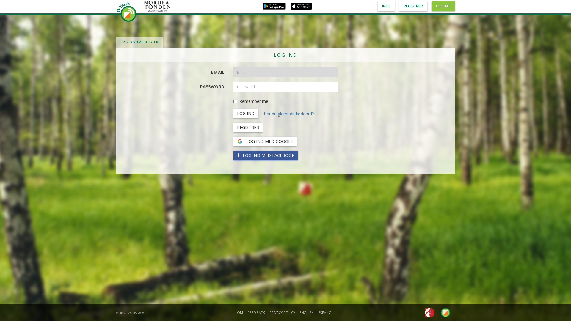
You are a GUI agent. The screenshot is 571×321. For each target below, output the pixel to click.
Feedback (256, 312)
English (306, 312)
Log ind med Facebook (267, 155)
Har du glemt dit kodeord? (289, 114)
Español (325, 312)
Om (240, 312)
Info (386, 6)
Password (212, 86)
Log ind (443, 6)
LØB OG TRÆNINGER (139, 42)
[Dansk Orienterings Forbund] (428, 312)
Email (218, 72)
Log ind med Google (269, 141)
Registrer (248, 127)
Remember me (253, 101)
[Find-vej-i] (443, 312)
